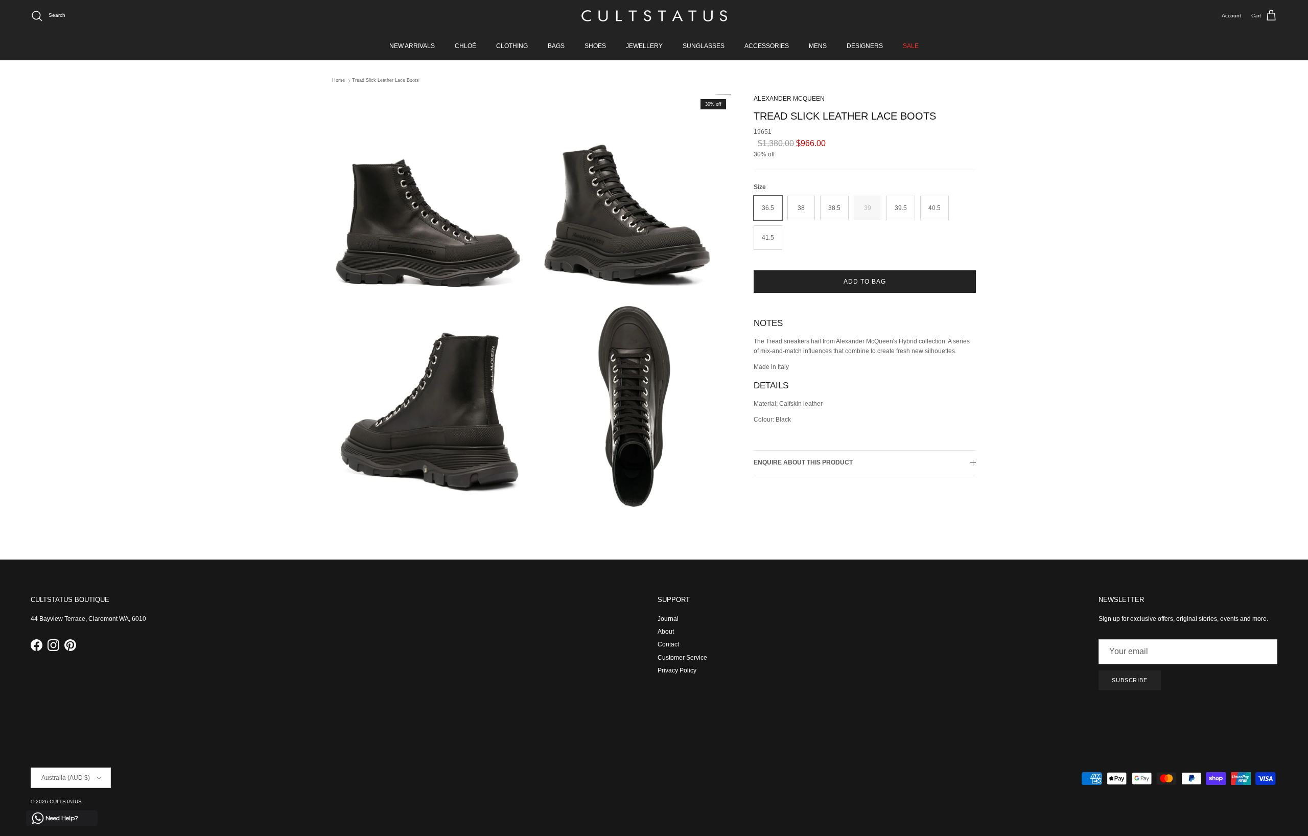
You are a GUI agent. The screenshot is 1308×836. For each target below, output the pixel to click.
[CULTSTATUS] (654, 15)
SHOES (595, 46)
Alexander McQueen (789, 98)
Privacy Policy (677, 670)
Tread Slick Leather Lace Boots (385, 80)
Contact (668, 644)
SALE (911, 46)
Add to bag (865, 282)
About (666, 631)
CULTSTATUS (66, 801)
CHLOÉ (465, 46)
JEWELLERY (644, 46)
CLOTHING (512, 46)
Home (338, 80)
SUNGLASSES (704, 46)
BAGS (556, 46)
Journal (668, 618)
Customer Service (682, 657)
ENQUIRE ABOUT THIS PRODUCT (803, 463)
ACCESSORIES (766, 46)
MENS (818, 46)
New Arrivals (412, 46)
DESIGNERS (865, 46)
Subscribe (1130, 680)
